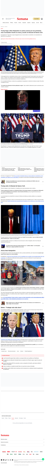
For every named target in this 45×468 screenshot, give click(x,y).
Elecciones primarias (11, 351)
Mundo (6, 26)
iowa (18, 351)
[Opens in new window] (3, 460)
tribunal (21, 351)
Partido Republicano (28, 351)
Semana (2, 26)
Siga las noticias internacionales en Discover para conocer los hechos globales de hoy (19, 38)
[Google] (1, 460)
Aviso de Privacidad (5, 462)
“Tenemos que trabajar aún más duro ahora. (10, 339)
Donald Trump (3, 351)
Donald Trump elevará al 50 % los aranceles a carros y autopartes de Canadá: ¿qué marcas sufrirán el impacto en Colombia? (8, 169)
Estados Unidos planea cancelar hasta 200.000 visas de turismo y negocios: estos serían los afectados (25, 169)
